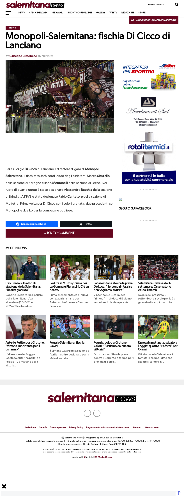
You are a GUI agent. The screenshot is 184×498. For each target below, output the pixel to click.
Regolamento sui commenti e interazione (107, 427)
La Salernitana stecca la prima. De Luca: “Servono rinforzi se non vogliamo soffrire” (113, 287)
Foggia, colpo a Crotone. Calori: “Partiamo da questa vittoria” (112, 346)
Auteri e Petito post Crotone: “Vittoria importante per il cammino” (25, 346)
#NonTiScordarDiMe (80, 13)
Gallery (100, 13)
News (22, 13)
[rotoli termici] (149, 183)
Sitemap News (152, 427)
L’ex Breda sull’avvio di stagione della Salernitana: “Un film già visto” (23, 287)
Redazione (127, 13)
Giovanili (57, 13)
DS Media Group (103, 457)
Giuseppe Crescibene (23, 56)
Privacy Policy (76, 427)
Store (142, 13)
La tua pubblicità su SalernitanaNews (153, 20)
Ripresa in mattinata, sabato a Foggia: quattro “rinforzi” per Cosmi (157, 346)
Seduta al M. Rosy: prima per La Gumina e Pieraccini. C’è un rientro (69, 287)
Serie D (43, 427)
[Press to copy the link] (179, 495)
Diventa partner (58, 427)
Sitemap (137, 427)
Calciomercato (38, 13)
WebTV (113, 13)
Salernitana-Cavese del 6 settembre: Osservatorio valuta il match (154, 287)
